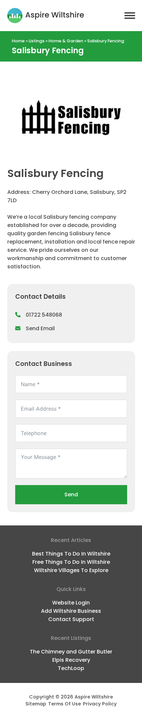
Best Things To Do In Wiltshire (71, 554)
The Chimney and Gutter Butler (71, 651)
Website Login (71, 602)
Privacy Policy (100, 703)
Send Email (40, 328)
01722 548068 (44, 315)
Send (71, 494)
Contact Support (71, 619)
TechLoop (71, 668)
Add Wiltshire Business (71, 611)
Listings (37, 41)
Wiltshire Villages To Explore (71, 570)
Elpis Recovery (71, 660)
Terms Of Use (64, 703)
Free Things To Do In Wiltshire (71, 562)
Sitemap (35, 703)
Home (18, 41)
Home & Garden (66, 41)
